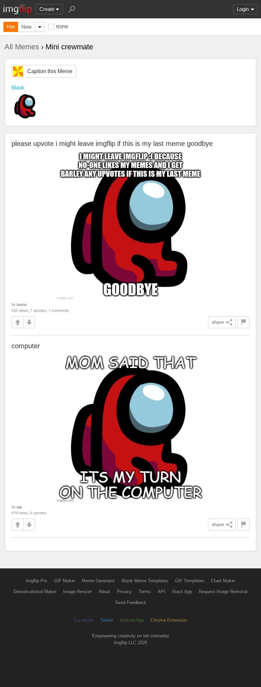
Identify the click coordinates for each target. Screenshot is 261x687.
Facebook (83, 620)
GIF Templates (189, 580)
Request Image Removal (223, 591)
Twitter (106, 620)
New (26, 27)
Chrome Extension (169, 620)
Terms (145, 591)
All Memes (21, 47)
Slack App (182, 591)
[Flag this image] (243, 322)
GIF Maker (64, 580)
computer (26, 346)
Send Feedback (130, 602)
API (161, 591)
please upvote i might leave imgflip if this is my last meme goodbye (112, 143)
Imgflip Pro (36, 580)
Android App (132, 620)
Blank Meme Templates (145, 580)
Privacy (124, 591)
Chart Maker (223, 580)
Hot (11, 27)
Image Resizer (77, 591)
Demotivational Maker (35, 591)
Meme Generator (98, 580)
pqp (19, 507)
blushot (22, 304)
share (218, 322)
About (104, 591)
